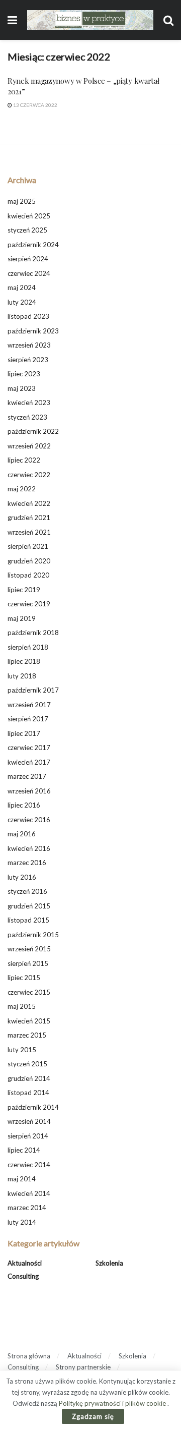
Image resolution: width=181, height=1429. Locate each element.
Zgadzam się (93, 1416)
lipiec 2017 (24, 733)
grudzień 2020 (29, 561)
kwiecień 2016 (29, 848)
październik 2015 (33, 935)
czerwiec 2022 (29, 475)
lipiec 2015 (24, 978)
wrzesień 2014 (29, 1121)
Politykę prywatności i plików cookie (113, 1403)
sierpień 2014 (28, 1136)
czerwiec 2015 (29, 992)
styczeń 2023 (27, 417)
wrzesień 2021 (29, 532)
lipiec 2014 (24, 1150)
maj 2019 (22, 618)
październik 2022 (33, 431)
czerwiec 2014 (29, 1165)
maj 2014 (22, 1179)
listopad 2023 (28, 316)
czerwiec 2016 (29, 820)
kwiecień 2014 (29, 1193)
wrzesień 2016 (29, 791)
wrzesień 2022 (29, 446)
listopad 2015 (28, 920)
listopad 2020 (28, 575)
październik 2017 (33, 690)
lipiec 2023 (24, 374)
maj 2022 (22, 489)
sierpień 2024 (28, 259)
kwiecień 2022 (29, 503)
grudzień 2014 (29, 1078)
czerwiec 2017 (29, 748)
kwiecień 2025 (29, 216)
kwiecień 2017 (29, 762)
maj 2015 (22, 1006)
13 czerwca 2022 (34, 105)
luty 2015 (22, 1050)
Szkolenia (109, 1263)
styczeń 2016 (27, 891)
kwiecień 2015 (29, 1021)
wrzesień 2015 (29, 949)
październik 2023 (33, 331)
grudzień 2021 (29, 517)
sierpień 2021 (28, 546)
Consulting (23, 1276)
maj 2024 (22, 287)
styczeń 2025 (27, 230)
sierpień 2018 (28, 647)
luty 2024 (22, 302)
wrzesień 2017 (29, 705)
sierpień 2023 (28, 360)
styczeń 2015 (27, 1064)
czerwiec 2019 (29, 604)
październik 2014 (33, 1107)
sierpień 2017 (28, 719)
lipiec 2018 (24, 661)
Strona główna (29, 1356)
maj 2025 (22, 201)
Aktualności (25, 1263)
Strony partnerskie (83, 1367)
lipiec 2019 (24, 590)
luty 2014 (22, 1222)
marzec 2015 (27, 1035)
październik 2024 (33, 245)
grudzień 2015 (29, 906)
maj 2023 (22, 388)
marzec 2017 (27, 776)
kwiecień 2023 (29, 402)
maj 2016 (22, 834)
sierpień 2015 (28, 963)
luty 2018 (22, 676)
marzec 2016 (27, 863)
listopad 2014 (28, 1093)
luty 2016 (22, 877)
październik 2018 (33, 632)
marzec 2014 (27, 1208)
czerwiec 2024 (29, 273)
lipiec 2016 (24, 805)
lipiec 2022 (24, 460)
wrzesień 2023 (29, 345)
